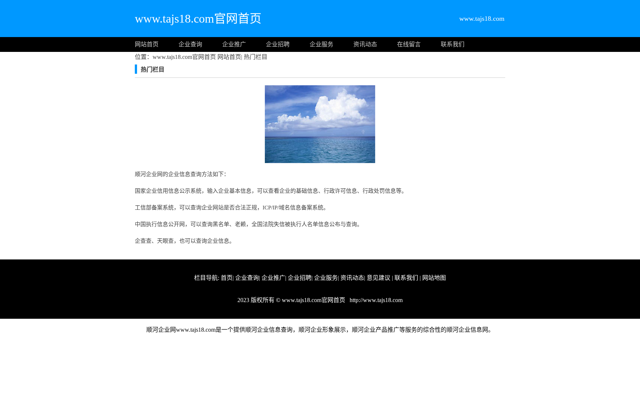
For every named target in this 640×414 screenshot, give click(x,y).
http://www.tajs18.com (375, 300)
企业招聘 (278, 44)
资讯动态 (365, 44)
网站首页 (147, 44)
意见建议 (378, 278)
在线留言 (409, 44)
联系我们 (452, 44)
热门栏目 (254, 57)
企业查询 (190, 44)
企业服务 (321, 44)
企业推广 (234, 44)
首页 (227, 278)
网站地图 (434, 278)
